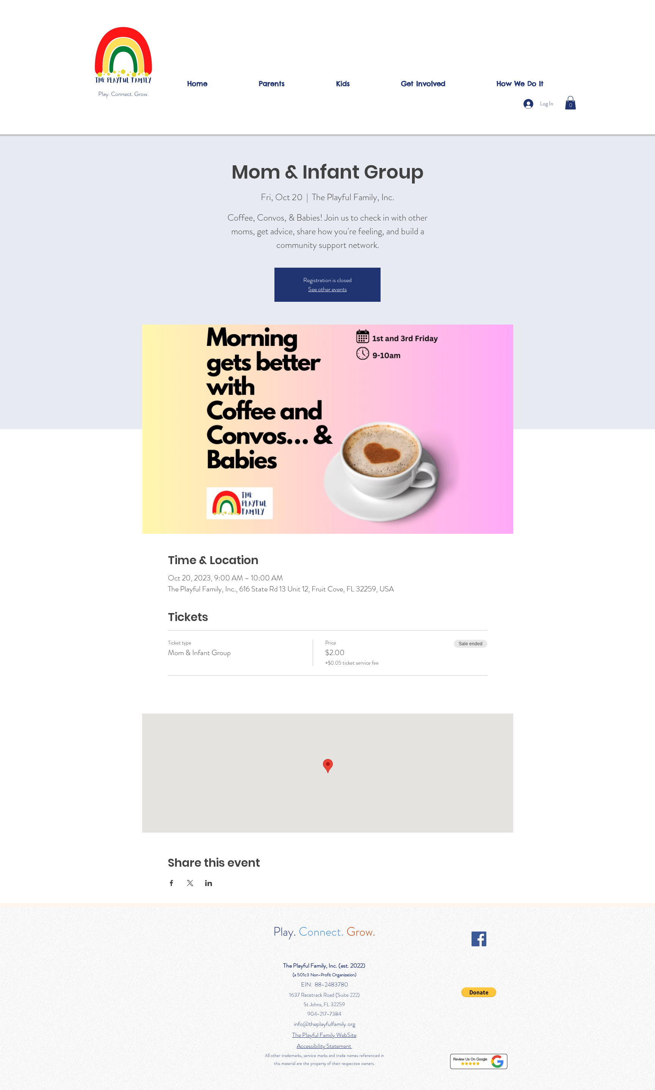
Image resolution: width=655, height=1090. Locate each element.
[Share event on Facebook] (171, 883)
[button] (570, 103)
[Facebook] (479, 939)
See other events (327, 289)
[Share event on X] (190, 883)
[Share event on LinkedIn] (208, 883)
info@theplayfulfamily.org (324, 1023)
